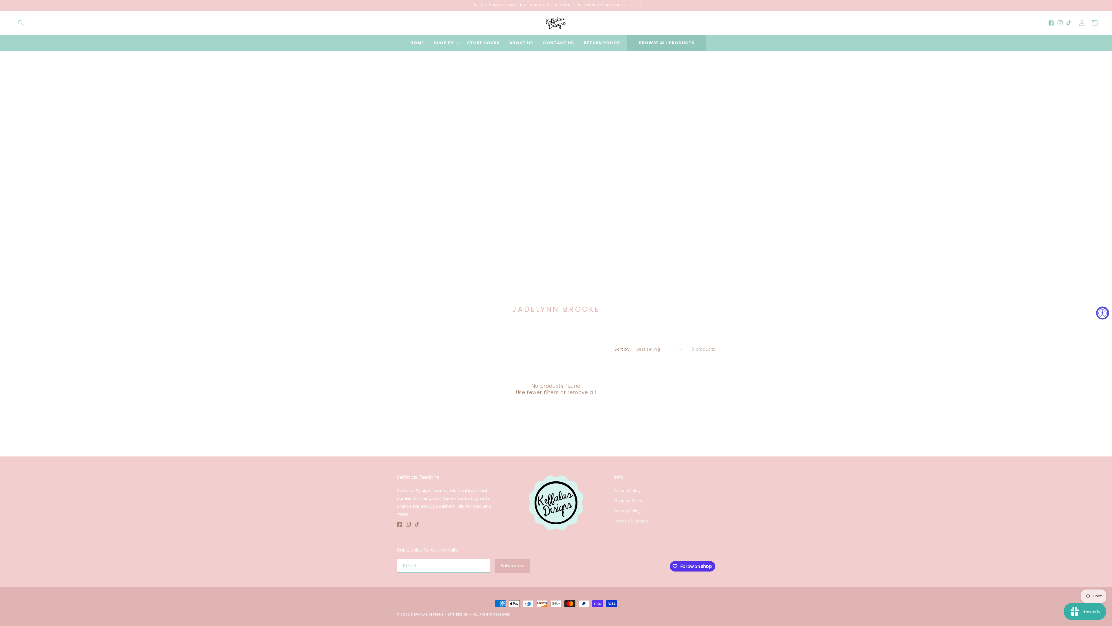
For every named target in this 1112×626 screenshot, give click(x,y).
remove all (582, 392)
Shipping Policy (628, 501)
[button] (20, 23)
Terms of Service (631, 521)
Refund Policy (627, 491)
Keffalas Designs (427, 614)
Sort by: (622, 349)
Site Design (458, 614)
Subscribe (512, 566)
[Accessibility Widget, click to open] (1102, 313)
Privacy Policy (627, 511)
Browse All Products (667, 43)
